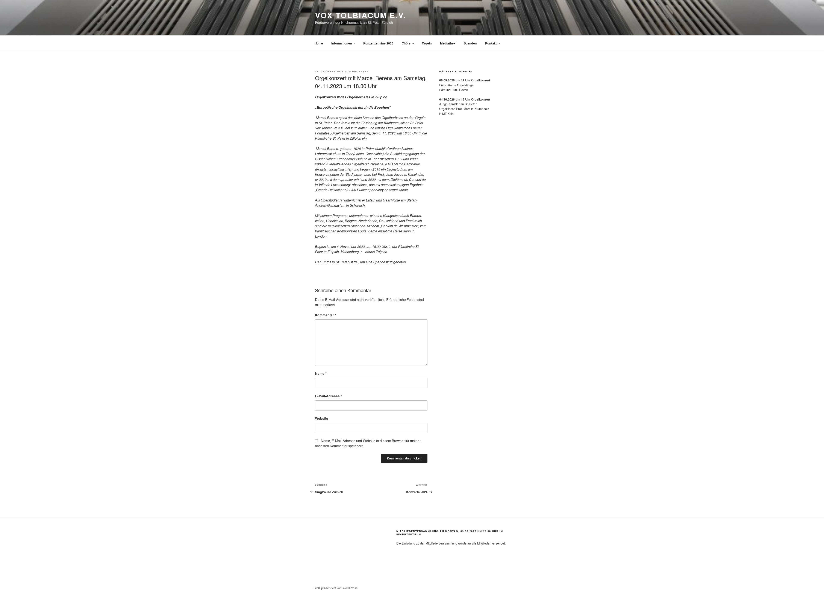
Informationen (341, 43)
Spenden (470, 43)
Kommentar (325, 315)
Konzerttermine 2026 (378, 43)
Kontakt (491, 43)
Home (319, 43)
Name (321, 373)
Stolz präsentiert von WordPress (335, 588)
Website (321, 418)
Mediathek (447, 43)
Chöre (406, 43)
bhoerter (360, 71)
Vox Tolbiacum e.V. (360, 15)
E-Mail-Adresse (328, 396)
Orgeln (427, 43)
